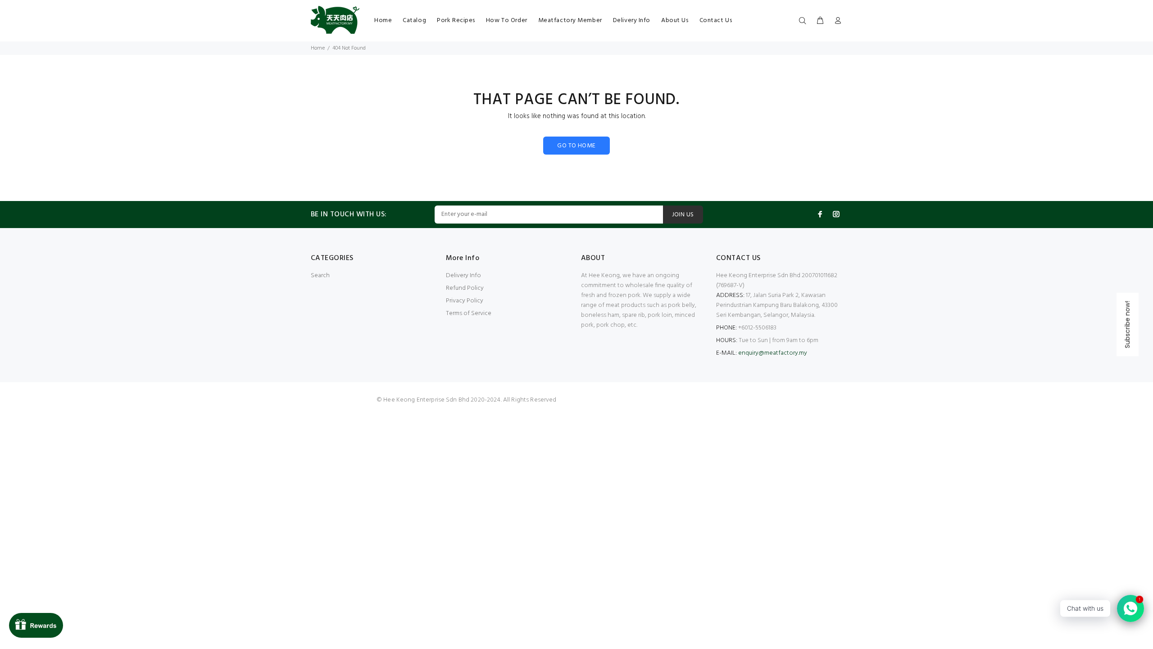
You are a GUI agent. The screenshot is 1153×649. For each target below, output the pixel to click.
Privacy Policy (464, 301)
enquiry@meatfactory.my (772, 353)
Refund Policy (465, 288)
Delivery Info (463, 275)
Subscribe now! (1127, 324)
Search (320, 275)
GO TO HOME (576, 146)
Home (318, 48)
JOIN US (683, 215)
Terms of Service (468, 313)
